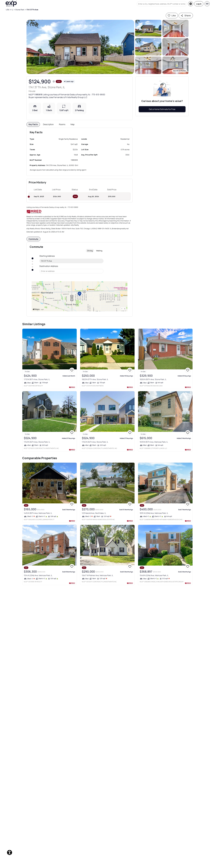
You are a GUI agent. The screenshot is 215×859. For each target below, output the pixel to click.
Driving (90, 250)
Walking (99, 250)
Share (188, 15)
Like (174, 15)
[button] (80, 47)
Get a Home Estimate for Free (162, 109)
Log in (198, 4)
